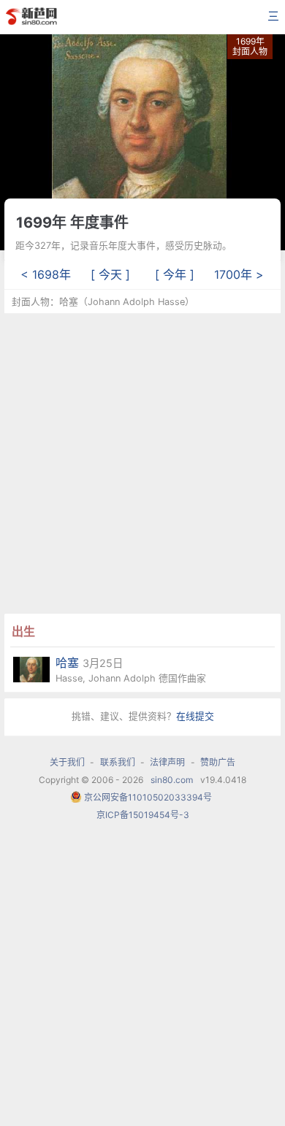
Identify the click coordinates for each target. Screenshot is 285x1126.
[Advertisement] (142, 462)
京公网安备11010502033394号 (148, 797)
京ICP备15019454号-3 (142, 814)
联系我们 (117, 762)
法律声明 (167, 762)
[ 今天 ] (110, 274)
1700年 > (239, 274)
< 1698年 (45, 274)
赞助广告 (217, 762)
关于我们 (67, 762)
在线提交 (195, 716)
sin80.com (172, 779)
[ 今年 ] (174, 274)
